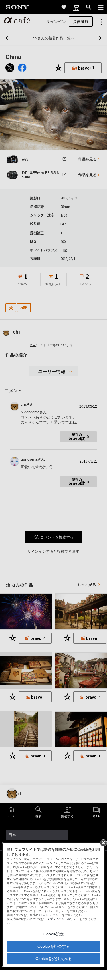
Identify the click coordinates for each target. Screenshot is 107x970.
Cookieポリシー (51, 915)
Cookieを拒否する (53, 946)
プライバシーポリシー (64, 919)
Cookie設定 (53, 934)
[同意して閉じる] (103, 842)
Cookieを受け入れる (53, 958)
